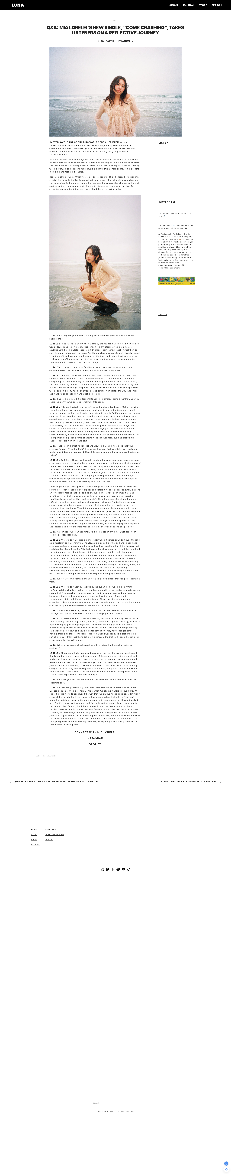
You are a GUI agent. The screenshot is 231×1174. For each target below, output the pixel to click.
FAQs (34, 839)
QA (44, 756)
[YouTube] (123, 869)
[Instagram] (102, 869)
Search (217, 5)
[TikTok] (128, 869)
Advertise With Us (54, 834)
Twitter (162, 314)
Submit (49, 839)
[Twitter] (107, 869)
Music (38, 756)
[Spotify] (118, 869)
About (173, 5)
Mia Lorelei (51, 756)
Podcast (35, 844)
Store (203, 5)
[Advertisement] (167, 298)
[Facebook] (113, 869)
